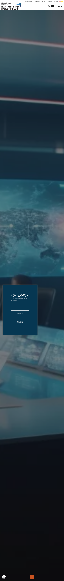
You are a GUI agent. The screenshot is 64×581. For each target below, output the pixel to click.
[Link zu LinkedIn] (59, 6)
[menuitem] (37, 1)
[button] (3, 577)
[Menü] (52, 6)
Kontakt (56, 1)
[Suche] (48, 6)
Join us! (43, 1)
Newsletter (49, 1)
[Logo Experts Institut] (11, 6)
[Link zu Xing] (61, 6)
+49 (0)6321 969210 (29, 1)
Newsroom (37, 1)
